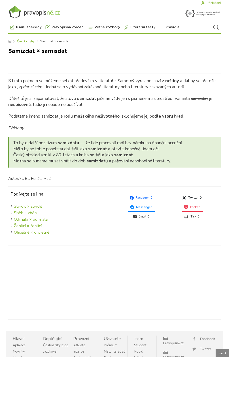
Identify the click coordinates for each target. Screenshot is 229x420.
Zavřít (222, 353)
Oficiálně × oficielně (31, 232)
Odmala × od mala (31, 219)
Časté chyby (25, 41)
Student (140, 345)
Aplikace (19, 345)
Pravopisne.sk (173, 357)
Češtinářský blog (55, 345)
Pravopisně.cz (173, 343)
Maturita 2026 (114, 351)
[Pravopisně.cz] (34, 12)
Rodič (138, 351)
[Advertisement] (114, 281)
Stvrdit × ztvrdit (28, 206)
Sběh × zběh (25, 212)
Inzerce (78, 351)
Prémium (110, 345)
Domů (9, 41)
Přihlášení (213, 2)
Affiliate (79, 345)
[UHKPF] (202, 13)
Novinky (19, 351)
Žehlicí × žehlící (28, 225)
